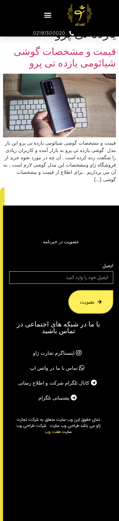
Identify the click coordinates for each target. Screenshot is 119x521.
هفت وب (53, 431)
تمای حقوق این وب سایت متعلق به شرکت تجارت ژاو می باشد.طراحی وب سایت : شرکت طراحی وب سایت (58, 425)
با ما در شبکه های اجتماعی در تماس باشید (58, 327)
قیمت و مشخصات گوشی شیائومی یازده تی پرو (65, 57)
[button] (48, 15)
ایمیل (108, 265)
